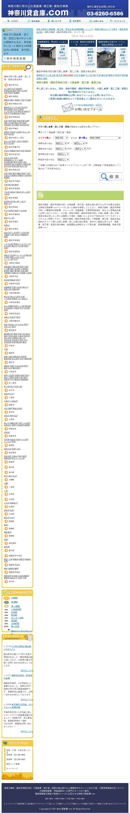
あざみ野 (7, 246)
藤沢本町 (16, 368)
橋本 (5, 568)
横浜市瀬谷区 (14, 214)
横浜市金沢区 (14, 154)
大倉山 (6, 175)
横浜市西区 (13, 96)
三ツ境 (11, 218)
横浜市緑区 (13, 207)
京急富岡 (7, 164)
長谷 (21, 359)
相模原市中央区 (15, 556)
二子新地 (7, 299)
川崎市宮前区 (14, 314)
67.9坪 (123, 55)
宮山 (14, 476)
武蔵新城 (7, 287)
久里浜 (20, 336)
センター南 (8, 259)
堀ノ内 (22, 338)
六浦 (24, 162)
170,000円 (90, 64)
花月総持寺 (24, 125)
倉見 (10, 476)
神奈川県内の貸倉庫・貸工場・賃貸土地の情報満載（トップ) (64, 29)
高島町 (17, 100)
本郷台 (6, 225)
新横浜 (20, 175)
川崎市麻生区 (14, 321)
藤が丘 (14, 246)
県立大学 (23, 340)
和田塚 (23, 357)
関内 (19, 91)
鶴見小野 (18, 123)
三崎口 (6, 401)
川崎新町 (7, 273)
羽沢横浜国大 (15, 113)
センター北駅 (17, 618)
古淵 (20, 578)
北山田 (12, 255)
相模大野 (7, 576)
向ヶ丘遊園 (8, 306)
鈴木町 (6, 271)
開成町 (11, 521)
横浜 (12, 100)
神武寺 (6, 394)
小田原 (11, 375)
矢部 (5, 561)
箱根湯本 (7, 532)
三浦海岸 (13, 401)
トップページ (10, 804)
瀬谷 (5, 218)
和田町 (25, 141)
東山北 (6, 518)
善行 (26, 366)
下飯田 (6, 235)
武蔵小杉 (7, 289)
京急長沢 (15, 340)
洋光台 (6, 151)
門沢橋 (6, 440)
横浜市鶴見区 (14, 117)
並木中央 (7, 166)
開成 (5, 525)
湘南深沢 (16, 357)
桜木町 (19, 89)
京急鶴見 (7, 125)
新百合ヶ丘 (12, 325)
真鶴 (5, 539)
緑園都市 (24, 235)
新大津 (26, 336)
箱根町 (11, 528)
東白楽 (20, 111)
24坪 (90, 55)
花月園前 (15, 125)
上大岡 (26, 192)
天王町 (11, 143)
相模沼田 (7, 458)
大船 (10, 357)
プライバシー (41, 804)
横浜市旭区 (13, 198)
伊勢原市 (12, 429)
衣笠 (20, 334)
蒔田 (5, 134)
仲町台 (6, 255)
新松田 (6, 510)
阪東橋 (16, 93)
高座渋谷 (7, 425)
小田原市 (12, 372)
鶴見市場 (20, 121)
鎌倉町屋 (7, 359)
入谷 (18, 449)
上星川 (19, 141)
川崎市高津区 (14, 293)
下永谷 (6, 192)
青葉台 (16, 244)
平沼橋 (27, 100)
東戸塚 (11, 185)
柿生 (5, 325)
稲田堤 (27, 306)
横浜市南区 (13, 128)
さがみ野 (24, 440)
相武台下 (13, 578)
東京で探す (49, 799)
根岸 (18, 151)
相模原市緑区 (14, 565)
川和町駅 (15, 623)
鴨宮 (5, 375)
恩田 (26, 246)
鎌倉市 (11, 353)
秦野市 (11, 405)
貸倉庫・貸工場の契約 (15, 759)
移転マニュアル (64, 804)
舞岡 (16, 185)
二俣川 (22, 201)
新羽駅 (14, 615)
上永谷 (6, 194)
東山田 (28, 255)
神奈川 (26, 111)
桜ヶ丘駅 (15, 626)
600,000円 (62, 58)
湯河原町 (12, 543)
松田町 (11, 507)
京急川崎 (24, 271)
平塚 (5, 349)
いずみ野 (15, 233)
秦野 (10, 408)
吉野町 (6, 132)
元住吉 (19, 287)
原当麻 (15, 576)
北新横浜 (13, 175)
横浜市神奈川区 (15, 104)
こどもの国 (8, 244)
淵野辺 (21, 559)
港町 (12, 269)
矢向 (5, 121)
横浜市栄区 (13, 222)
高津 (18, 297)
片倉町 (20, 109)
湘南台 (6, 366)
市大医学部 (8, 162)
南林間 (26, 425)
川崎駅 (14, 598)
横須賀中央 (8, 334)
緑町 (22, 375)
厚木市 (11, 412)
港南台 (12, 192)
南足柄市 (12, 452)
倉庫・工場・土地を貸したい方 (18, 750)
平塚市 (11, 346)
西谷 (13, 141)
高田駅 (14, 621)
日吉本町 (27, 175)
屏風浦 (12, 151)
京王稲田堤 (8, 308)
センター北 (20, 255)
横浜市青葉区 (14, 240)
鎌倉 (5, 357)
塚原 (24, 456)
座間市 (11, 445)
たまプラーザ (25, 244)
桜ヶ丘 (6, 423)
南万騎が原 (8, 201)
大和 (20, 423)
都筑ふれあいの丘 (17, 257)
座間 (13, 449)
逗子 (12, 394)
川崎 (26, 267)
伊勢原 (6, 432)
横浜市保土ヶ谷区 (16, 138)
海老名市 (12, 436)
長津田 (11, 211)
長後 (12, 366)
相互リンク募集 (13, 764)
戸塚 (5, 185)
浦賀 (15, 334)
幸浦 (20, 162)
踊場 (5, 237)
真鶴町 (11, 536)
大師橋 (22, 273)
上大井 (6, 503)
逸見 (24, 342)
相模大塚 (13, 423)
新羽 (14, 173)
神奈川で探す (60, 799)
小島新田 (24, 269)
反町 (23, 113)
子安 (15, 111)
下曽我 (11, 377)
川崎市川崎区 (14, 263)
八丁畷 (6, 269)
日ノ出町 (7, 89)
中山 (5, 211)
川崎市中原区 (14, 284)
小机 (28, 173)
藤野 (16, 568)
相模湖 (11, 568)
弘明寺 (19, 132)
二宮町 (11, 487)
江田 (5, 248)
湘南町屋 (27, 359)
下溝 (24, 578)
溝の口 (12, 297)
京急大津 (7, 340)
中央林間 (19, 425)
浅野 (5, 123)
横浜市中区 (13, 85)
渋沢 (5, 408)
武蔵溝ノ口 (16, 299)
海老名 (12, 440)
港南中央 (19, 192)
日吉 (5, 173)
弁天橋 (11, 123)
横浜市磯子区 (14, 147)
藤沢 (5, 368)
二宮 (5, 491)
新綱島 (6, 177)
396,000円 (123, 64)
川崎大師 (15, 267)
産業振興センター (11, 160)
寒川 (5, 476)
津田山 (24, 299)
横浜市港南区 (14, 188)
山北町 (11, 514)
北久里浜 (26, 334)
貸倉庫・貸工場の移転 (15, 755)
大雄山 (14, 456)
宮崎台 (6, 317)
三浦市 (11, 397)
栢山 (5, 377)
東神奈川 (7, 107)
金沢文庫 (13, 158)
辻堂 (10, 368)
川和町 (6, 257)
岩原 (20, 456)
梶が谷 (6, 297)
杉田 (22, 151)
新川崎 (6, 280)
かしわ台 (7, 442)
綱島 (19, 173)
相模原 (15, 559)
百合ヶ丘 (7, 327)
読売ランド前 (19, 306)
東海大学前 (17, 408)
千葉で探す (71, 799)
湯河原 (6, 547)
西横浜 (6, 100)
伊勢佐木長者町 (10, 91)
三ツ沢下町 (8, 111)
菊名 (23, 173)
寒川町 (11, 472)
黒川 (13, 327)
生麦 (27, 121)
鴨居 (16, 211)
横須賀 (19, 342)
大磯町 (11, 480)
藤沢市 (11, 362)
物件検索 (21, 804)
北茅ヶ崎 (18, 387)
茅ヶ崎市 (12, 383)
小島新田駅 (16, 609)
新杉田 (27, 151)
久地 (22, 297)
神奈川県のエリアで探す (106, 29)
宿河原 (26, 308)
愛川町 (11, 550)
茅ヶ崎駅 (15, 606)
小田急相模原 (23, 576)
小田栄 (28, 273)
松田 (12, 510)
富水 (27, 375)
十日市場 (22, 211)
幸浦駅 (14, 602)
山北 (12, 518)
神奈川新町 (8, 109)
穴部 (21, 377)
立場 (12, 235)
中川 (15, 259)
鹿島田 (12, 280)
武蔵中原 (15, 289)
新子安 (24, 107)
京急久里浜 (12, 336)
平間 (13, 287)
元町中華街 (8, 93)
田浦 (13, 342)
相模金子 (13, 503)
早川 (12, 379)
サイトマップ (12, 768)
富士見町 (15, 359)
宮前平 (12, 317)
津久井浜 (7, 338)
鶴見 (14, 121)
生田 (5, 310)
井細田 (17, 375)
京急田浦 (7, 342)
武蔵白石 (15, 273)
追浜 (5, 336)
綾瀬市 (11, 462)
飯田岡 (17, 379)
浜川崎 (17, 269)
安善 (10, 121)
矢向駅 (14, 612)
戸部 (22, 100)
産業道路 (7, 267)
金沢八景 (23, 166)
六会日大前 (19, 366)
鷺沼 (18, 317)
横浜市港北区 (14, 170)
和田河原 (7, 456)
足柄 (16, 377)
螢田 (25, 377)
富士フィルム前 (18, 458)
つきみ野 (26, 423)
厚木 (13, 442)
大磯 (5, 483)
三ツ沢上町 (16, 107)
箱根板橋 (24, 379)
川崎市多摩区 (14, 302)
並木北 (6, 158)
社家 (18, 440)
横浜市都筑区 (14, 251)
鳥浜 (15, 162)
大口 (15, 109)
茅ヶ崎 (6, 387)
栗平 (26, 325)
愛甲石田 (13, 416)
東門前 (17, 271)
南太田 (11, 134)
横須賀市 (12, 330)
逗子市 (11, 390)
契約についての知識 (80, 804)
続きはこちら (27, 670)
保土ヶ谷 (7, 141)
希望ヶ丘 (7, 203)
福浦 (20, 160)
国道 (24, 123)
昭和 (21, 267)
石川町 (24, 91)
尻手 (18, 280)
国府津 (6, 379)
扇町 (12, 271)
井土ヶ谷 (26, 132)
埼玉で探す (81, 799)
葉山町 (11, 467)
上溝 (10, 559)
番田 (5, 559)
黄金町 (12, 132)
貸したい (52, 804)
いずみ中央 (24, 233)
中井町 (11, 494)
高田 (10, 173)
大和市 (11, 419)
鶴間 (13, 425)
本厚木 (6, 416)
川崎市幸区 (13, 276)
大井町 (11, 499)
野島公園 (15, 166)
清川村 (11, 581)
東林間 (6, 578)
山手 (13, 89)
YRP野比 (15, 338)
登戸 (21, 308)
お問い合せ (108, 804)
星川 (5, 143)
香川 (12, 387)
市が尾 (20, 246)
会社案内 (30, 804)
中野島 (16, 308)
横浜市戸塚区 (14, 181)
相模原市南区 (14, 572)
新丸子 (25, 287)
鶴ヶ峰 (16, 201)
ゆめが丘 (7, 233)
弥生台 (17, 235)
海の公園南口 (17, 164)
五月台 (20, 325)
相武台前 (7, 449)
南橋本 (27, 559)
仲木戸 (6, 113)
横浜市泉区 (13, 229)
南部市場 (26, 164)
